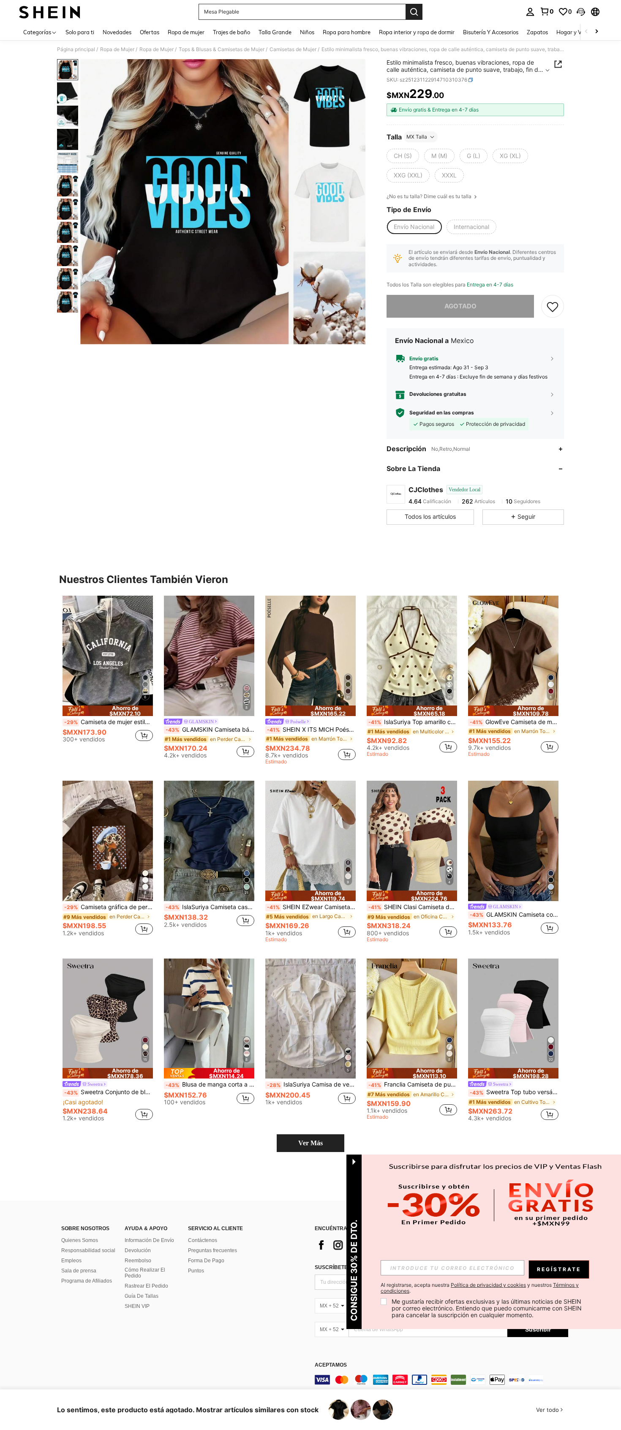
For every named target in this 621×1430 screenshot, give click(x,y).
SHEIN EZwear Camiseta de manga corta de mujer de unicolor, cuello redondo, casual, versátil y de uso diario (311, 907)
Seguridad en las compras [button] (441, 413)
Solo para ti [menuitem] (79, 32)
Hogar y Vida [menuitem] (573, 32)
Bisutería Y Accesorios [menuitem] (490, 32)
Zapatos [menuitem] (537, 32)
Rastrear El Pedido (146, 1286)
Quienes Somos (79, 1240)
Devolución (138, 1250)
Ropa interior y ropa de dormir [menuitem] (417, 32)
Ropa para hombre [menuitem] (346, 32)
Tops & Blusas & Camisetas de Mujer (221, 49)
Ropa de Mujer (117, 49)
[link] (546, 11)
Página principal (76, 49)
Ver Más (310, 1143)
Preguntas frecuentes (212, 1250)
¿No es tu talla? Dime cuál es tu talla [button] (430, 196)
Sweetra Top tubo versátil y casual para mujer (514, 1092)
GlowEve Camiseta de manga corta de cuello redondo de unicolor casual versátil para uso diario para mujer (514, 722)
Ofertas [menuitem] (149, 32)
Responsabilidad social (88, 1250)
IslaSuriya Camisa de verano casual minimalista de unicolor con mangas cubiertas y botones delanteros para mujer (311, 1084)
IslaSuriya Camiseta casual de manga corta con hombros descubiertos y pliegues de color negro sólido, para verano (210, 907)
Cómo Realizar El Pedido (145, 1273)
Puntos (196, 1271)
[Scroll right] (596, 32)
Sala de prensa (78, 1271)
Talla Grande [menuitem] (275, 32)
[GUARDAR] (552, 306)
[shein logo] (49, 12)
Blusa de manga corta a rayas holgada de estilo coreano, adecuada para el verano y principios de (210, 1084)
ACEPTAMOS (331, 1365)
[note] (108, 710)
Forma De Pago (206, 1261)
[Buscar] (414, 12)
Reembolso (138, 1261)
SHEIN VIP (137, 1306)
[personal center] (530, 12)
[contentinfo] (441, 1380)
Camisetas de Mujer (293, 49)
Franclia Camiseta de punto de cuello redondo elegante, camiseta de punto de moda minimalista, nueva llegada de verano (412, 1084)
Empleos (71, 1261)
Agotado (460, 306)
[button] (581, 12)
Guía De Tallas (141, 1296)
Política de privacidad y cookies (488, 1285)
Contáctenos (202, 1240)
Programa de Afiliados (86, 1281)
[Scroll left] (586, 32)
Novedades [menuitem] (117, 32)
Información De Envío (149, 1240)
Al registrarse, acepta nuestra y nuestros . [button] (480, 1288)
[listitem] (107, 676)
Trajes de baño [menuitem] (231, 32)
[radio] (403, 156)
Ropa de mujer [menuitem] (186, 32)
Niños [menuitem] (307, 32)
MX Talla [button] (416, 136)
